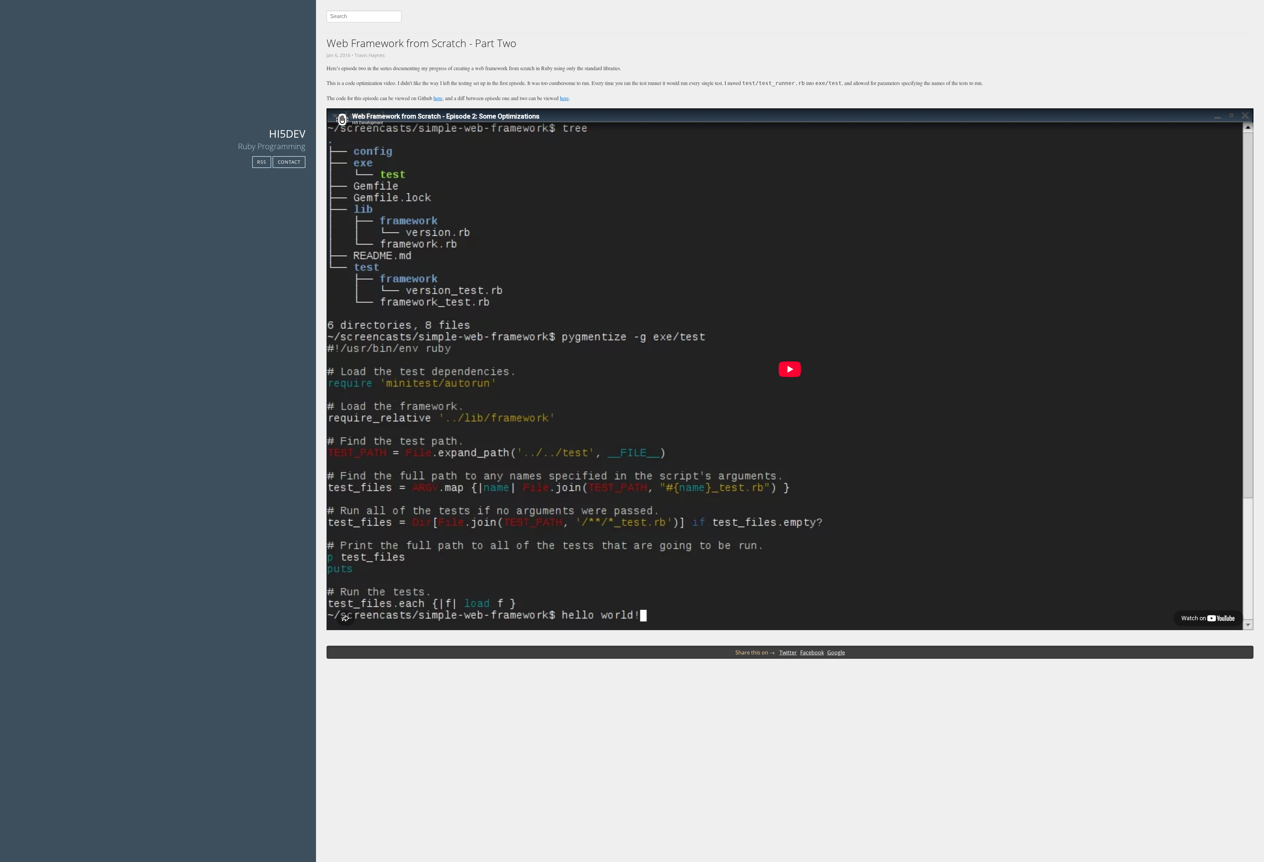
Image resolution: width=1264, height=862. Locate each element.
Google (836, 652)
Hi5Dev (287, 133)
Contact (289, 162)
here (438, 98)
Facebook (812, 652)
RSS (261, 162)
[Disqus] (790, 767)
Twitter (788, 652)
